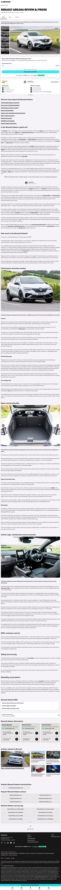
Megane (3, 149)
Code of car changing (13, 854)
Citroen (44, 188)
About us (29, 834)
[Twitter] (5, 843)
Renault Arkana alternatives (8, 123)
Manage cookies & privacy (13, 853)
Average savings (4, 867)
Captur (41, 130)
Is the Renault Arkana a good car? (10, 102)
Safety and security (6, 118)
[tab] (3, 17)
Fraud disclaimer (22, 853)
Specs (10, 17)
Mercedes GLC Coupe (27, 132)
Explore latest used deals (30, 71)
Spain (13, 858)
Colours (17, 17)
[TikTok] (14, 843)
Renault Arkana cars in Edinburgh (45, 819)
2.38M (18, 12)
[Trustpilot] (37, 75)
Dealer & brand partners (55, 836)
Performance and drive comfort (9, 108)
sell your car (22, 227)
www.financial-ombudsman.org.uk (41, 876)
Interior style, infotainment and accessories (13, 113)
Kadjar (32, 146)
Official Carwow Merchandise (33, 841)
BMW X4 (17, 132)
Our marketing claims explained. (8, 865)
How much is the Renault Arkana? (10, 105)
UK (3, 858)
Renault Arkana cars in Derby (15, 819)
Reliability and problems (7, 121)
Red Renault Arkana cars (15, 801)
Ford (9, 390)
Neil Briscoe (30, 81)
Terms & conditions (4, 853)
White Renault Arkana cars (45, 801)
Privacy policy (33, 853)
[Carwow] (5, 2)
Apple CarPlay (46, 195)
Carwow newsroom (31, 840)
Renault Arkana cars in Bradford (15, 812)
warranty (41, 681)
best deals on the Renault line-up (16, 226)
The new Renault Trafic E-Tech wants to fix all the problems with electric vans (53, 762)
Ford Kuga (17, 212)
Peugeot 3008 (34, 212)
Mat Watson (31, 182)
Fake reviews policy (39, 853)
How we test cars (55, 81)
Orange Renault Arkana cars (45, 798)
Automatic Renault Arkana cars (16, 787)
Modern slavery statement (49, 853)
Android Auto (56, 195)
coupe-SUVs (24, 156)
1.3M (14, 12)
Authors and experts (31, 838)
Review (3, 17)
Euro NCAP (30, 658)
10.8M (4, 12)
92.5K (22, 12)
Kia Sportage (22, 139)
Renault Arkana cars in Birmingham (16, 809)
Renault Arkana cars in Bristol (45, 812)
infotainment (25, 250)
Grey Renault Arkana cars (16, 798)
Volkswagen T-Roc (5, 588)
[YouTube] (11, 843)
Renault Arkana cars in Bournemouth (45, 809)
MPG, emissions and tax (7, 115)
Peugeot (31, 188)
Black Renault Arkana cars (16, 795)
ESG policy (28, 853)
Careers (52, 834)
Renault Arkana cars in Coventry (45, 815)
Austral (4, 171)
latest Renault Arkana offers (39, 224)
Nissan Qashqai (32, 139)
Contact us (30, 836)
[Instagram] (8, 843)
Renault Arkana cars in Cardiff (16, 815)
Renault (2, 5)
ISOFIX (53, 488)
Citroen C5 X (9, 142)
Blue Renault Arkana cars (45, 795)
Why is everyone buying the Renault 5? (12, 768)
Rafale (9, 171)
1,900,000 (9, 12)
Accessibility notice (4, 854)
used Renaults (50, 226)
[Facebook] (2, 843)
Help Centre (4, 835)
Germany (8, 858)
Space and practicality (7, 110)
